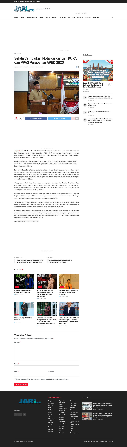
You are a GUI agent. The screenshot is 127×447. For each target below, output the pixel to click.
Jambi (49, 427)
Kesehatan (71, 17)
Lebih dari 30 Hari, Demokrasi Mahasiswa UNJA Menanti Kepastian (68, 292)
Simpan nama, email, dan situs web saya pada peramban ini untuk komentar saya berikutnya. (42, 379)
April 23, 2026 (63, 326)
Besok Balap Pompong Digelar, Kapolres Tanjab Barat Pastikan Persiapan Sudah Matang (102, 405)
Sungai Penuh (74, 416)
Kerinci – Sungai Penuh (63, 407)
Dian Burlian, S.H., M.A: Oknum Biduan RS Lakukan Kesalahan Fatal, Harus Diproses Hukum (102, 415)
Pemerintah (32, 67)
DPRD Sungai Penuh (52, 419)
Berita (19, 53)
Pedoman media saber (30, 1)
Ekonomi (54, 17)
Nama (16, 364)
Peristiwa (72, 407)
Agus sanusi (21, 221)
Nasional (96, 17)
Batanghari (51, 403)
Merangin (61, 419)
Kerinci (61, 404)
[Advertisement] (81, 7)
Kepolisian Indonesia (62, 401)
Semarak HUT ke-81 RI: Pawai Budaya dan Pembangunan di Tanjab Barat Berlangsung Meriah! (93, 86)
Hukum (41, 17)
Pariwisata (73, 401)
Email (16, 371)
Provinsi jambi (74, 412)
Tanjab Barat (39, 67)
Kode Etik (16, 1)
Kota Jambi (62, 415)
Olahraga (88, 17)
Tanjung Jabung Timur (74, 425)
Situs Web (51, 371)
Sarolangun (73, 414)
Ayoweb (31, 441)
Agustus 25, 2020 (18, 67)
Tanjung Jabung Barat (74, 421)
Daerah (22, 17)
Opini (17, 287)
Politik (47, 17)
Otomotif (61, 433)
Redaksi (22, 1)
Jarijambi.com (18, 151)
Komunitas (62, 412)
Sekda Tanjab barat (32, 221)
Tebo (71, 428)
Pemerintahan (32, 17)
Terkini (72, 430)
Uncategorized (74, 433)
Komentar (17, 342)
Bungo (50, 412)
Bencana (80, 17)
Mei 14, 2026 (40, 326)
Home (16, 17)
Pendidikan (62, 17)
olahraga (61, 428)
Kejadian (50, 431)
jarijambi (20, 441)
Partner (38, 1)
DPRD (49, 416)
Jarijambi (50, 429)
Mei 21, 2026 (18, 322)
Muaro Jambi (63, 421)
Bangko (50, 401)
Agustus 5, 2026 (41, 298)
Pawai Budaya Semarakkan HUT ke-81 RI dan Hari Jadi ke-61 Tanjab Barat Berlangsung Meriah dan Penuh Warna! (100, 120)
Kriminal (61, 417)
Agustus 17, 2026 (19, 294)
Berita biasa (51, 410)
